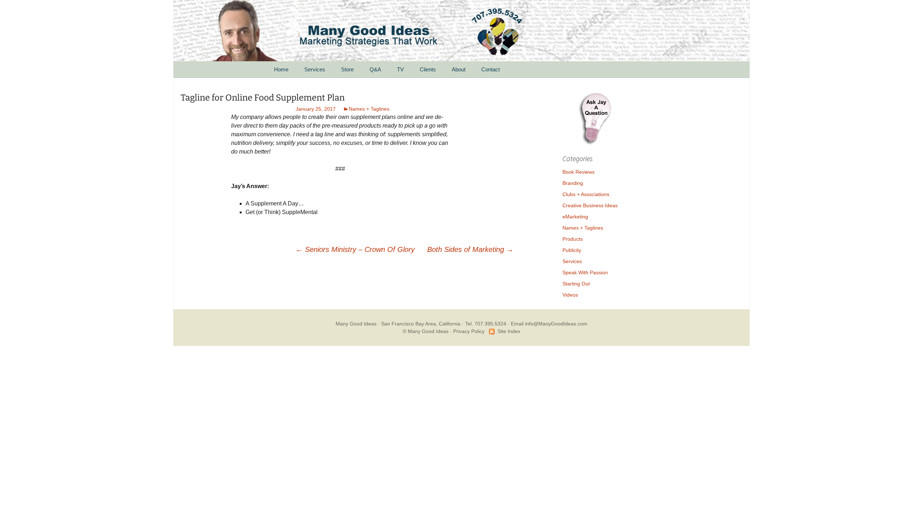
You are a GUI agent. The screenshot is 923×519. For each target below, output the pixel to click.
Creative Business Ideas (590, 205)
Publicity (571, 250)
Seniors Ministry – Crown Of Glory (355, 249)
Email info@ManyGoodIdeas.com (549, 324)
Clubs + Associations (585, 194)
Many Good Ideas (356, 324)
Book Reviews (578, 172)
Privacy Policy (469, 331)
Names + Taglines (369, 109)
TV (400, 69)
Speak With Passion (585, 272)
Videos (570, 295)
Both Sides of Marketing (470, 249)
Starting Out (576, 284)
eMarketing (575, 216)
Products (572, 239)
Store (347, 69)
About (458, 69)
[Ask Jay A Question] (594, 117)
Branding (572, 183)
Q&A (375, 69)
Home (281, 69)
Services (314, 69)
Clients (428, 69)
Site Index (509, 331)
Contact (490, 69)
